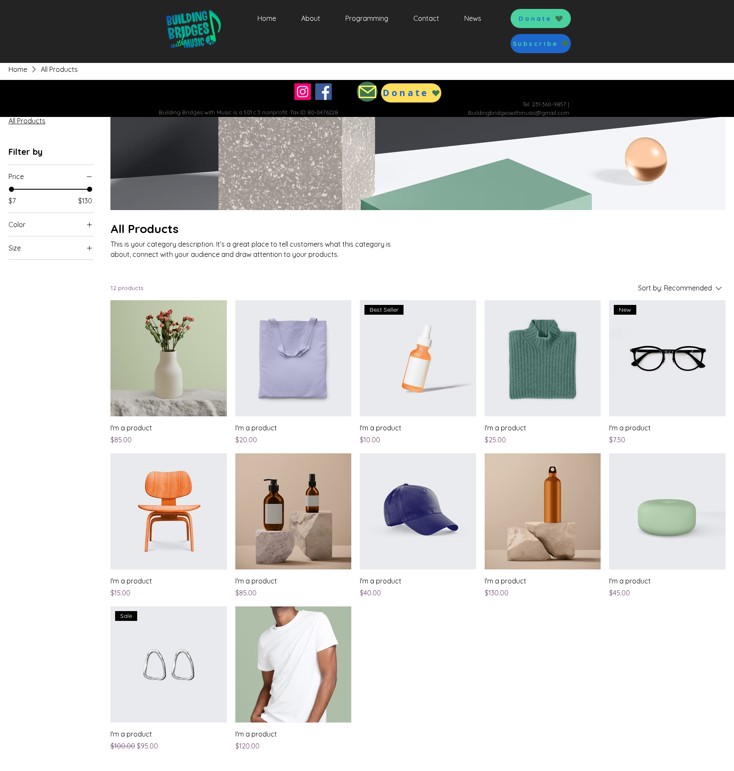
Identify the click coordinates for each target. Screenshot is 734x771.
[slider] (11, 189)
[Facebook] (323, 91)
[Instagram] (302, 91)
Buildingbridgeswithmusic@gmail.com (518, 112)
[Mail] (367, 92)
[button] (541, 43)
